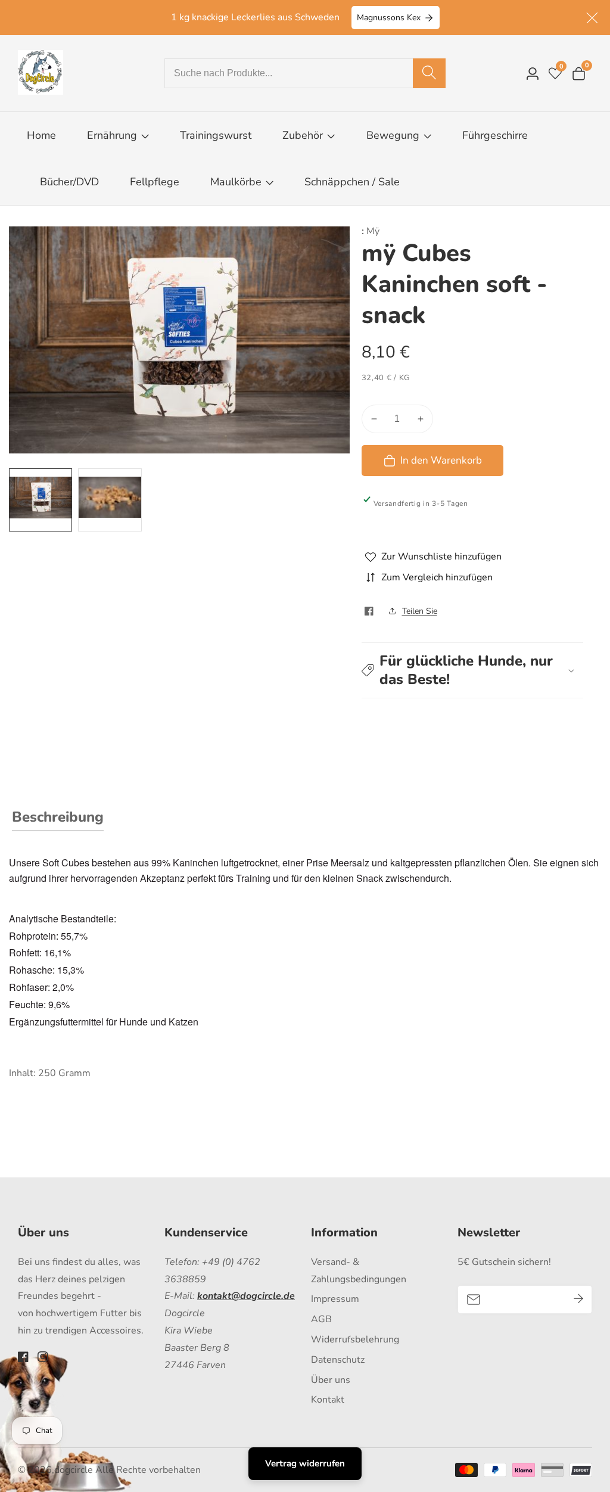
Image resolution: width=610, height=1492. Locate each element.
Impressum (335, 1299)
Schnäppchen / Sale (352, 182)
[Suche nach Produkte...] (429, 73)
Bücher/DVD (69, 182)
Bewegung (394, 135)
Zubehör (302, 135)
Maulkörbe (236, 182)
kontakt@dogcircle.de (246, 1296)
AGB (321, 1319)
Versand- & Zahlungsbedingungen (358, 1270)
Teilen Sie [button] (419, 611)
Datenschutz (338, 1359)
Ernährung (112, 135)
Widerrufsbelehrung (355, 1339)
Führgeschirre (495, 135)
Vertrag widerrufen (305, 1463)
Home (41, 135)
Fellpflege (154, 182)
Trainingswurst (215, 135)
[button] (473, 670)
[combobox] (305, 73)
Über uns (330, 1380)
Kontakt (327, 1399)
